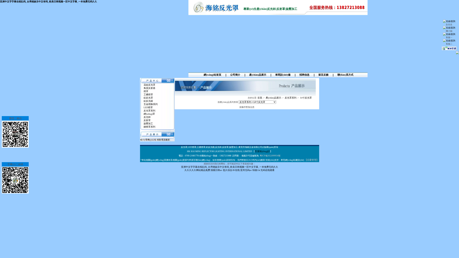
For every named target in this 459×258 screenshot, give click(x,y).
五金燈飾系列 (151, 104)
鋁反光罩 (148, 97)
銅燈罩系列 (149, 126)
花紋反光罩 (149, 84)
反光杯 (147, 117)
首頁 (259, 97)
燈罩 (146, 91)
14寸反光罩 (306, 97)
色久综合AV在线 (231, 170)
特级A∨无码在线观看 (263, 170)
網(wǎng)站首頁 (212, 74)
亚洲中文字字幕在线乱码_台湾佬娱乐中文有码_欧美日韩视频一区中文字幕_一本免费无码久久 (48, 1)
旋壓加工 (148, 123)
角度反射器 (149, 88)
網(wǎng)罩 (149, 114)
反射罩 (147, 120)
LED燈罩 (148, 107)
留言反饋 (323, 74)
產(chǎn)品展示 (257, 74)
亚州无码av (246, 170)
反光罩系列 (149, 110)
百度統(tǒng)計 (262, 151)
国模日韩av (216, 170)
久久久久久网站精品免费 (197, 170)
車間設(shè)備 (282, 74)
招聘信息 (304, 74)
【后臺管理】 (312, 160)
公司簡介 (235, 74)
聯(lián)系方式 (345, 74)
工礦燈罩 (148, 94)
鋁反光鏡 (148, 101)
